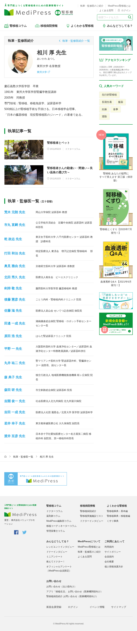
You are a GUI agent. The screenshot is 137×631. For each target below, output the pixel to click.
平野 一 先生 (13, 348)
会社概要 (109, 561)
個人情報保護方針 (114, 566)
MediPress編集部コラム (58, 521)
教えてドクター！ (55, 561)
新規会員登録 (53, 607)
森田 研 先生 (13, 390)
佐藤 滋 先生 (13, 310)
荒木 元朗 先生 (14, 212)
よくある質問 (106, 10)
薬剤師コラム (53, 516)
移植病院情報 (87, 505)
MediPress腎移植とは (119, 5)
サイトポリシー (113, 551)
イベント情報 (97, 607)
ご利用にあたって (115, 541)
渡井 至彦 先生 (14, 436)
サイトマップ (118, 607)
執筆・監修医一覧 (23, 456)
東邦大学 (42, 72)
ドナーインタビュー (56, 551)
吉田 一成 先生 (14, 412)
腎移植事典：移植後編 (118, 516)
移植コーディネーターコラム (61, 526)
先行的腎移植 (109, 94)
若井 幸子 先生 (14, 423)
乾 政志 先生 (13, 239)
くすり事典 (112, 521)
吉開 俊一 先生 (14, 401)
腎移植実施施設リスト (91, 516)
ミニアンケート (54, 556)
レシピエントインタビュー (60, 546)
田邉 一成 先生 (14, 323)
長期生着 (107, 102)
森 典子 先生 (13, 377)
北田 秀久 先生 (14, 277)
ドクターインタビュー (91, 521)
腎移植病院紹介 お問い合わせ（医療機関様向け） (72, 596)
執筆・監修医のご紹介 (91, 5)
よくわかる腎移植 (117, 505)
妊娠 (104, 109)
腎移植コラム (53, 505)
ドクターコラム (54, 511)
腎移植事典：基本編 (117, 511)
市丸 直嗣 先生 (14, 225)
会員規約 (109, 556)
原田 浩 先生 (13, 336)
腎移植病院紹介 (88, 511)
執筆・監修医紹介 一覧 (76, 40)
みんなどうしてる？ (57, 541)
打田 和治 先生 (14, 253)
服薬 (120, 102)
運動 (104, 116)
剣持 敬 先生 (13, 288)
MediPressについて (89, 541)
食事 (115, 109)
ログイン (126, 10)
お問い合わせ (53, 581)
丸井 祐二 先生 (14, 363)
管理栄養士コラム (55, 531)
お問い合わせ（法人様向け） (61, 586)
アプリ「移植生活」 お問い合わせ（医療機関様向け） (74, 591)
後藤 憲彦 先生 (14, 299)
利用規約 (109, 546)
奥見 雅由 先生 (14, 266)
